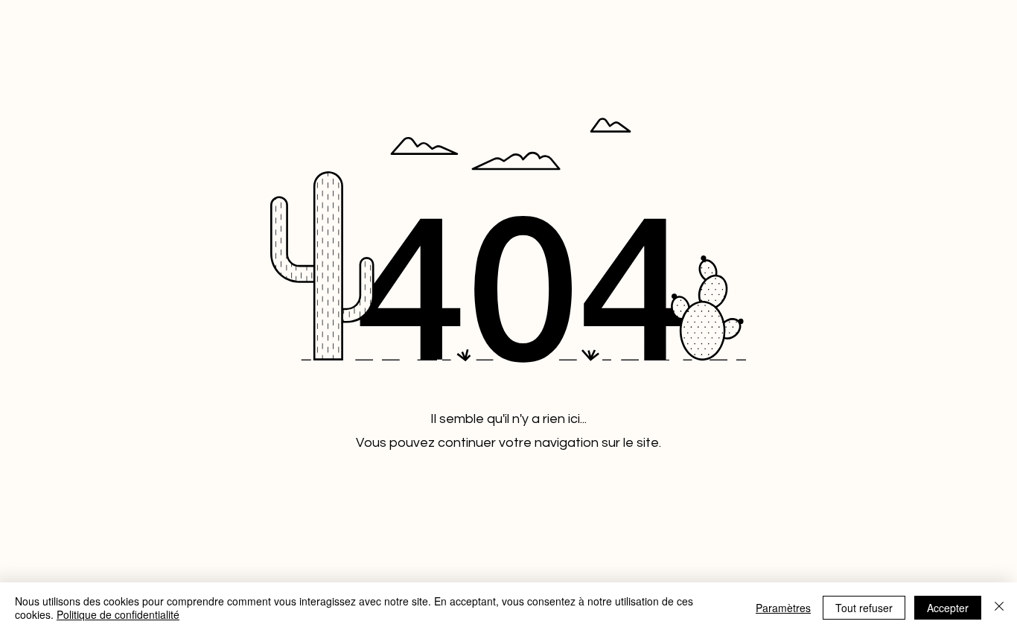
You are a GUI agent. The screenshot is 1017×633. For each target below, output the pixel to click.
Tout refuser (864, 607)
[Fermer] (999, 607)
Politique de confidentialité (118, 614)
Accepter (948, 607)
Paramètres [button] (783, 607)
